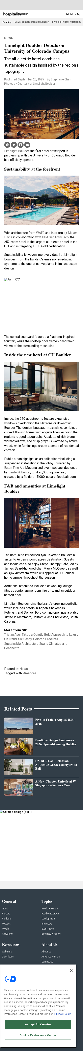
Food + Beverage (50, 913)
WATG (40, 233)
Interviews (47, 923)
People (5, 929)
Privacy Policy (62, 1013)
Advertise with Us (51, 956)
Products (6, 918)
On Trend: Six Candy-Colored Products (31, 639)
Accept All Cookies (38, 1024)
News (8, 38)
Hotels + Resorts (50, 908)
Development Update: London (32, 22)
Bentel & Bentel (19, 472)
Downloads (8, 956)
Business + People (51, 934)
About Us (46, 951)
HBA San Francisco (55, 237)
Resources (7, 934)
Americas (29, 673)
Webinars (7, 951)
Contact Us (47, 962)
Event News (48, 929)
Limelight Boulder (16, 151)
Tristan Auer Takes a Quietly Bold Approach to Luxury (41, 635)
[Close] (71, 970)
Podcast (6, 923)
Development (48, 918)
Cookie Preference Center (38, 1035)
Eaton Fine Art (14, 468)
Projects (6, 913)
